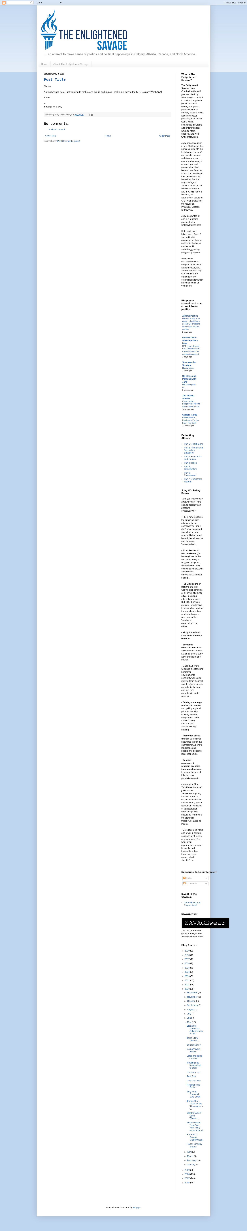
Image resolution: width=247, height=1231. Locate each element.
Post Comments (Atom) (68, 141)
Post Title (55, 80)
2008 (187, 1174)
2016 (187, 963)
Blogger (136, 1207)
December (192, 992)
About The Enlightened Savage (71, 64)
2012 (187, 980)
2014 (187, 972)
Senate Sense (194, 1045)
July (189, 1013)
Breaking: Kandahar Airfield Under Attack (195, 1030)
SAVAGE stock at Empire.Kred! (192, 903)
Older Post (164, 136)
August (191, 1009)
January (191, 1164)
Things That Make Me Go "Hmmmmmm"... (195, 1105)
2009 (187, 1170)
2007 (187, 1178)
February (192, 1160)
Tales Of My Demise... (193, 1039)
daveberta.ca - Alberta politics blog (190, 340)
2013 (187, 976)
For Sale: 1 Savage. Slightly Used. (195, 1137)
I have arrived (193, 1072)
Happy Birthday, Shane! (194, 1145)
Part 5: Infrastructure (190, 467)
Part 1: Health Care (193, 444)
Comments (191, 883)
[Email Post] (90, 114)
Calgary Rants (189, 415)
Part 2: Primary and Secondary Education (193, 450)
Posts (188, 878)
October (191, 1001)
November (192, 997)
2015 (187, 968)
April (189, 1152)
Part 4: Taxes (190, 463)
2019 (187, 951)
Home (44, 64)
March (190, 1156)
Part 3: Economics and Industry (193, 457)
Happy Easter (188, 368)
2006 (187, 1182)
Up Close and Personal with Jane (189, 379)
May (189, 1022)
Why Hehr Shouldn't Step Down (193, 1094)
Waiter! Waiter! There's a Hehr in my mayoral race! (195, 1126)
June (190, 1018)
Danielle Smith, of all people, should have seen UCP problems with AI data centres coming (191, 323)
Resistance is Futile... (193, 1086)
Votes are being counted (194, 1057)
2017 (187, 959)
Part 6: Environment (190, 474)
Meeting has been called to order (194, 1065)
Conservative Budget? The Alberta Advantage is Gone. (191, 404)
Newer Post (50, 136)
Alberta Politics (190, 316)
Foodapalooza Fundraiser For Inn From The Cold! (190, 420)
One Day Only (194, 1080)
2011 (187, 984)
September (193, 1005)
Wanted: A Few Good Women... (194, 1116)
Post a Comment (56, 129)
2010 (187, 989)
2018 (187, 955)
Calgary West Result (193, 1050)
